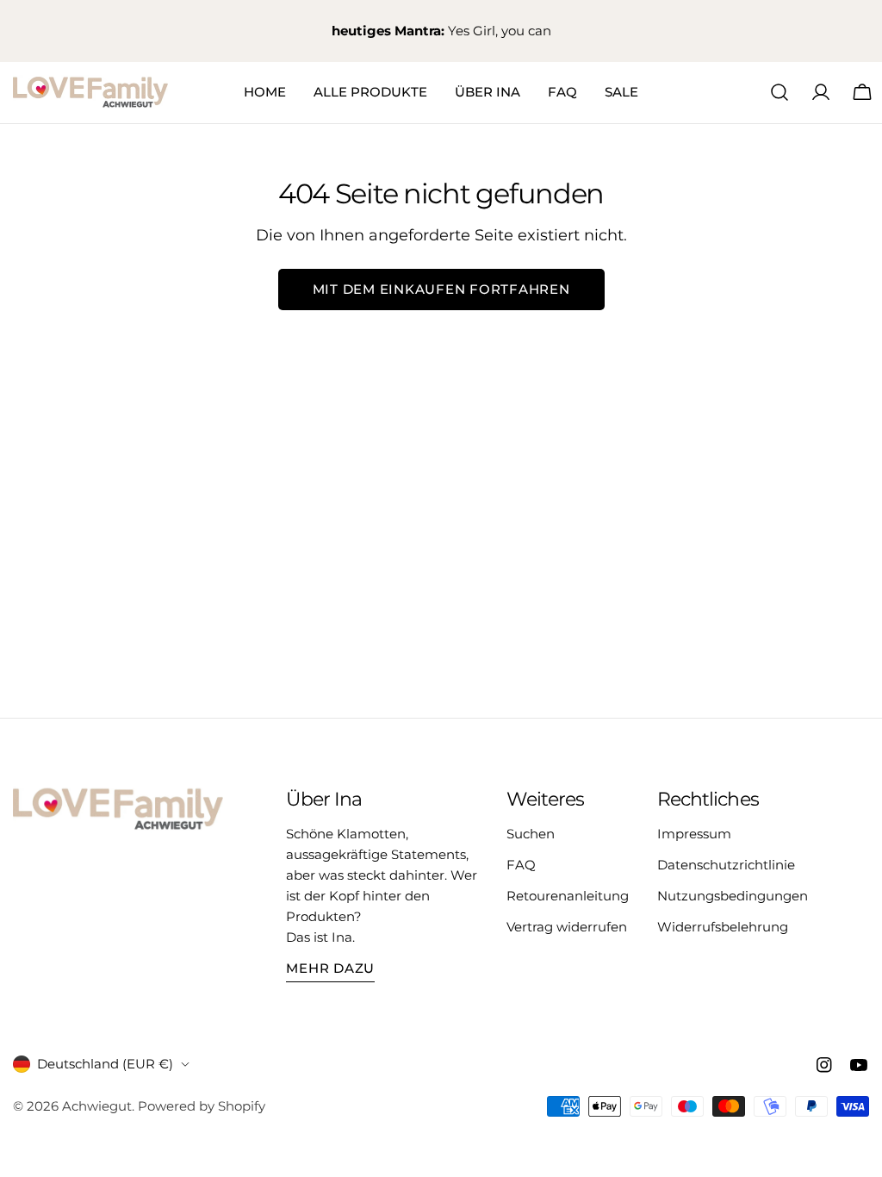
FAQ (521, 864)
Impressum (694, 833)
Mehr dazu (330, 968)
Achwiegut (97, 1106)
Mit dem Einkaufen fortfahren (441, 289)
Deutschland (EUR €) (105, 1064)
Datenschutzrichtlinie (726, 864)
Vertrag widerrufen (566, 927)
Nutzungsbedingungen (732, 895)
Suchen (530, 833)
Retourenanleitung (567, 895)
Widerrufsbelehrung (722, 927)
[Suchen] (779, 92)
